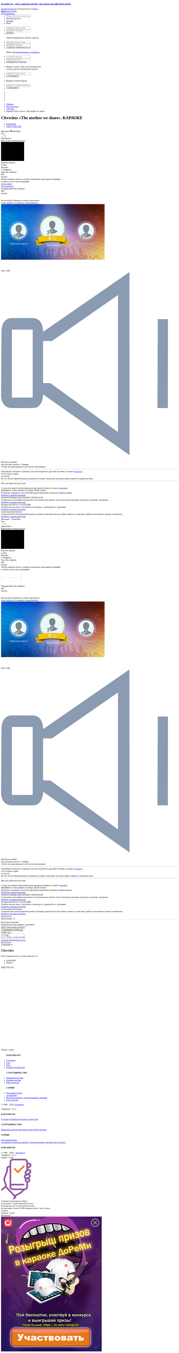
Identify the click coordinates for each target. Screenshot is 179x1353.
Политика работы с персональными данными (26, 1098)
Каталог (13, 9)
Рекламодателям (13, 1080)
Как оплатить (12, 1100)
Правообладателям (14, 1078)
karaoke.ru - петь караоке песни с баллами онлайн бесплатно (36, 4)
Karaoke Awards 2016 (15, 1067)
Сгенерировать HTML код (12, 930)
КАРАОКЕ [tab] (11, 124)
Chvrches (10, 109)
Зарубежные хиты (17, 940)
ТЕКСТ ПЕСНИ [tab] (13, 126)
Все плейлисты (8, 14)
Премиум (5, 9)
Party (8, 1065)
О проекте (10, 1060)
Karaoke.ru (19, 1104)
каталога (78, 471)
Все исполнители (9, 11)
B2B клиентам (12, 1082)
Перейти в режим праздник (13, 495)
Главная (9, 104)
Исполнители (12, 106)
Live (8, 1063)
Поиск (35, 9)
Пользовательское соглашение (26, 52)
